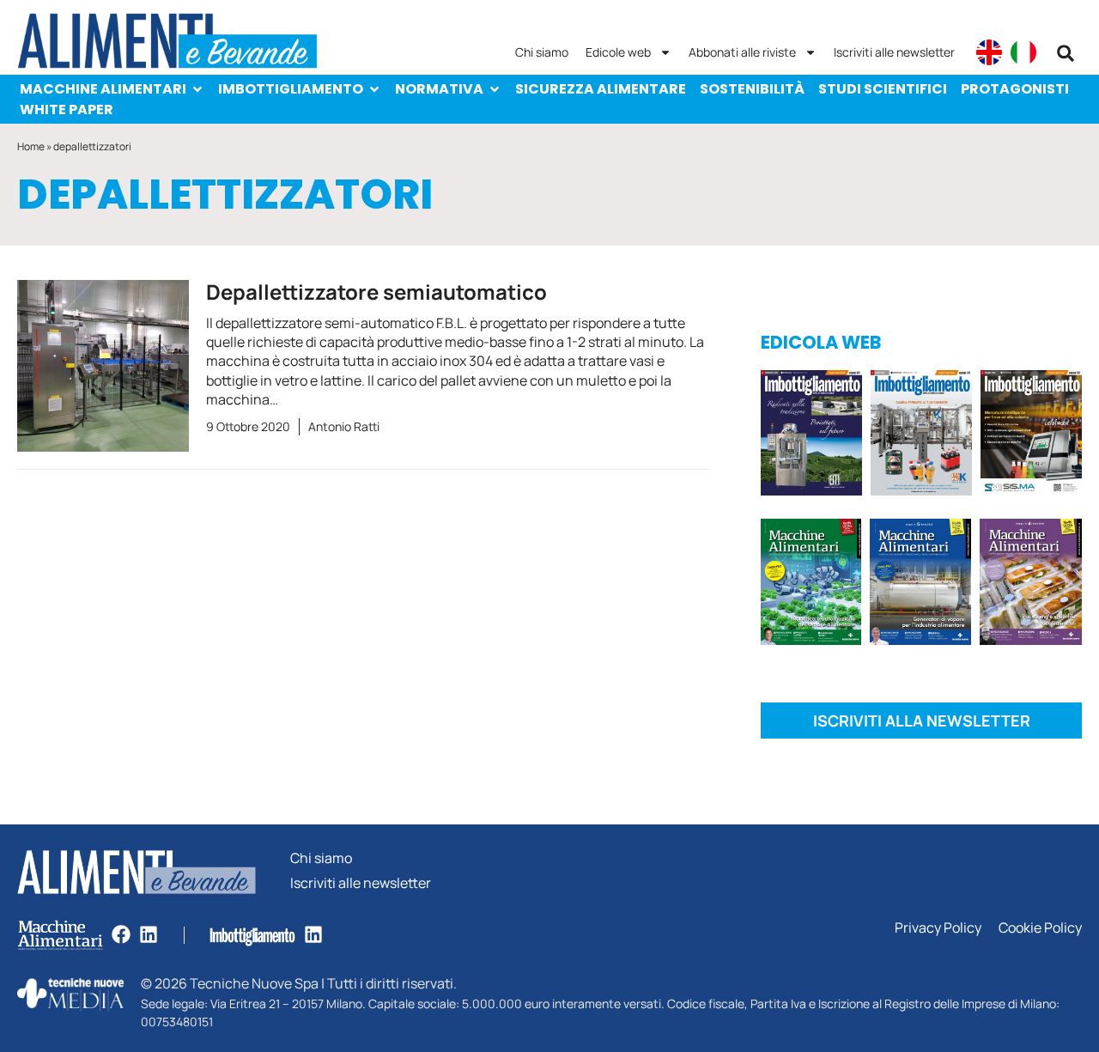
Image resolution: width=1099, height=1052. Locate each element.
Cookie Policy (1040, 928)
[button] (1065, 53)
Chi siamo (541, 52)
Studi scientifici (882, 89)
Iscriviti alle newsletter (894, 52)
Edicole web (618, 52)
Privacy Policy (938, 928)
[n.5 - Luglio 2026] (921, 436)
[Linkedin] (148, 934)
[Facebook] (121, 934)
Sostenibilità (752, 89)
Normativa (439, 89)
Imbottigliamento (290, 89)
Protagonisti (1015, 89)
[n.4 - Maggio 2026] (1031, 436)
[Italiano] (1023, 52)
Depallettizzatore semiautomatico (376, 291)
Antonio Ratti (343, 426)
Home (31, 146)
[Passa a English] (989, 52)
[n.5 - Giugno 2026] (921, 585)
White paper (66, 109)
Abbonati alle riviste (742, 52)
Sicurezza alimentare (600, 89)
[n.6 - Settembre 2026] (811, 436)
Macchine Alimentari (103, 89)
